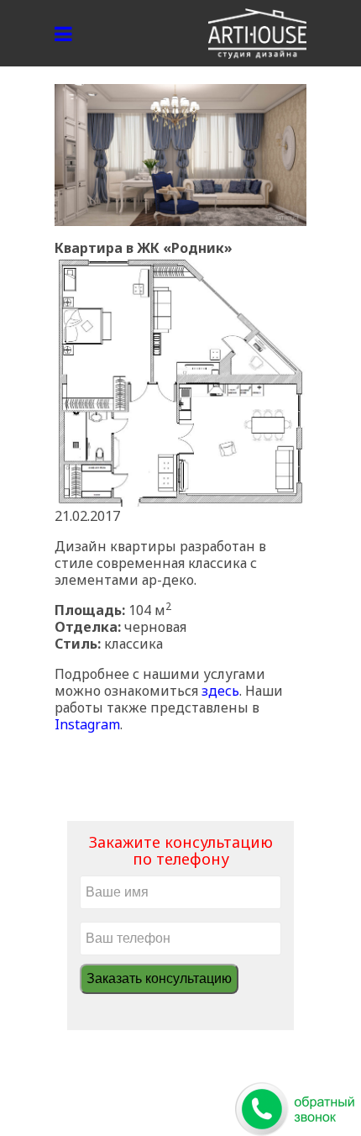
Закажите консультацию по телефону (181, 850)
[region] (180, 155)
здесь (220, 690)
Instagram (87, 724)
